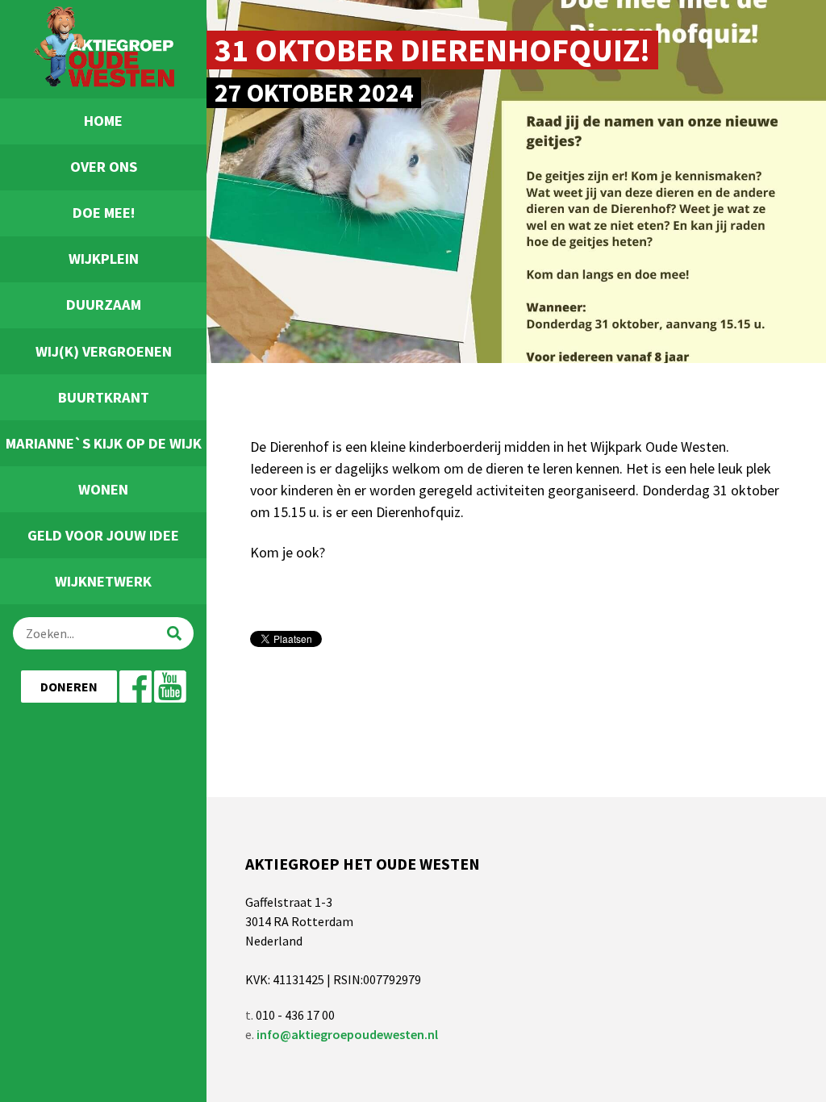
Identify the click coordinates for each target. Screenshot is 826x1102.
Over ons (103, 166)
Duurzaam (103, 304)
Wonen (103, 489)
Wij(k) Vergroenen (103, 351)
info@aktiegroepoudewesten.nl (347, 1034)
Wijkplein (104, 258)
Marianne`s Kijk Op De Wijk (104, 443)
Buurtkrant (103, 397)
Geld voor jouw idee (103, 535)
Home (103, 120)
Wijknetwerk (103, 581)
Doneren (69, 686)
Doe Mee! (104, 212)
